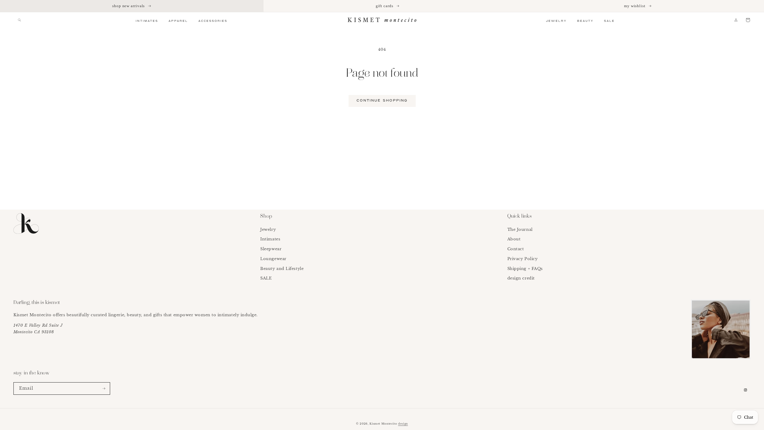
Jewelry (268, 229)
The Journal (520, 229)
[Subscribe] (104, 388)
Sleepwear (270, 249)
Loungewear (273, 259)
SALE (266, 278)
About (514, 239)
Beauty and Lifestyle (282, 268)
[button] (19, 20)
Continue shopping (382, 100)
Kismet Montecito (383, 423)
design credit (521, 278)
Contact (515, 249)
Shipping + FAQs (525, 268)
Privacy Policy (522, 259)
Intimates (270, 239)
